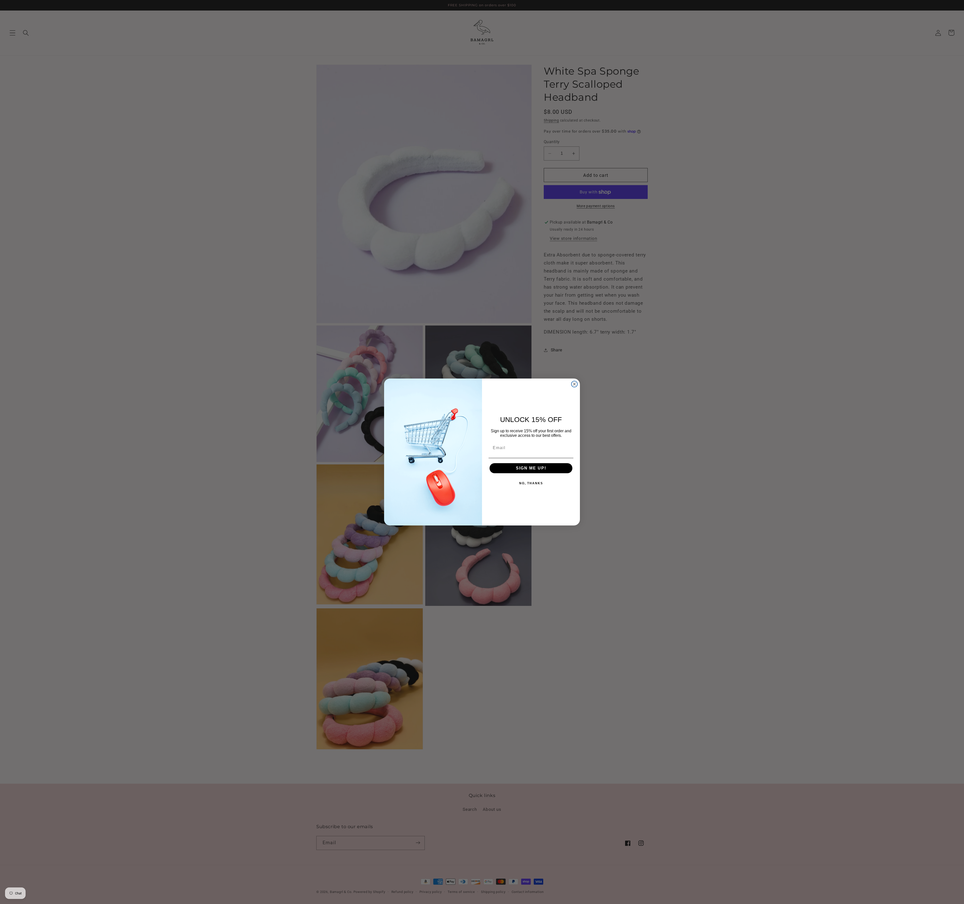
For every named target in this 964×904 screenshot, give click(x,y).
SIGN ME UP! (531, 468)
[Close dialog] (574, 384)
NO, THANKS (531, 483)
